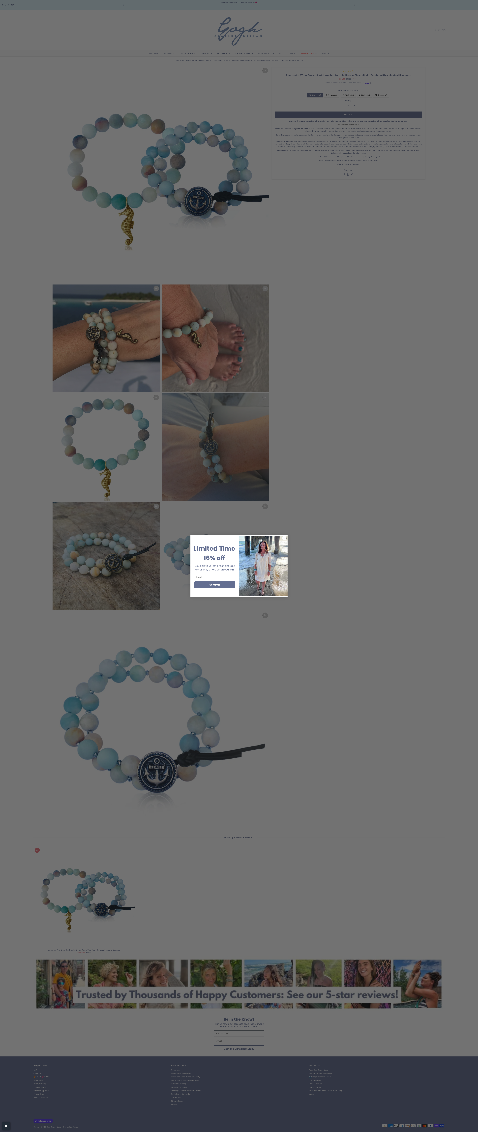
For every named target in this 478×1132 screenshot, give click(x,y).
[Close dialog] (284, 538)
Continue (214, 584)
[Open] (6, 1126)
